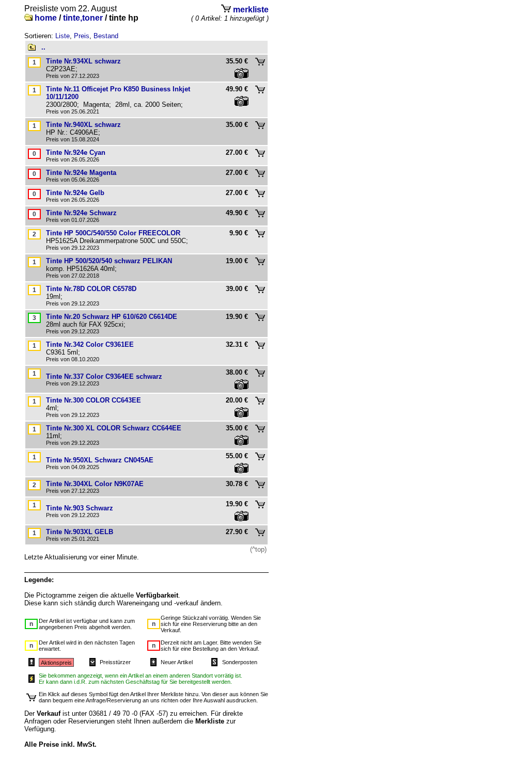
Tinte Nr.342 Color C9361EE (90, 344)
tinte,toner (83, 17)
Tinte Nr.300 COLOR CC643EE (93, 400)
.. (43, 47)
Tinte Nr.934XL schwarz (83, 61)
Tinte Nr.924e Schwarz (81, 213)
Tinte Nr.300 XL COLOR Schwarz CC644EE (113, 428)
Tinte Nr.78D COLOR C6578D (91, 289)
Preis (81, 36)
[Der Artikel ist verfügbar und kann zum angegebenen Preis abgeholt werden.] (34, 318)
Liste (62, 36)
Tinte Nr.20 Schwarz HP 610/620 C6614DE (111, 316)
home (46, 17)
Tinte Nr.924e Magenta (81, 172)
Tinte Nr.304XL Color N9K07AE (95, 484)
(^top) (258, 549)
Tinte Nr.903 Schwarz (79, 508)
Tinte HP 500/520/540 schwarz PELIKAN (109, 261)
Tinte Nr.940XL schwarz (83, 124)
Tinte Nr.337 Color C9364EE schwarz (104, 376)
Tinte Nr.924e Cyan (75, 152)
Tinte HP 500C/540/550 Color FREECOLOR (113, 233)
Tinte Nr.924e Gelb (75, 193)
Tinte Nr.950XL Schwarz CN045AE (99, 460)
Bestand (106, 36)
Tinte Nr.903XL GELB (79, 532)
